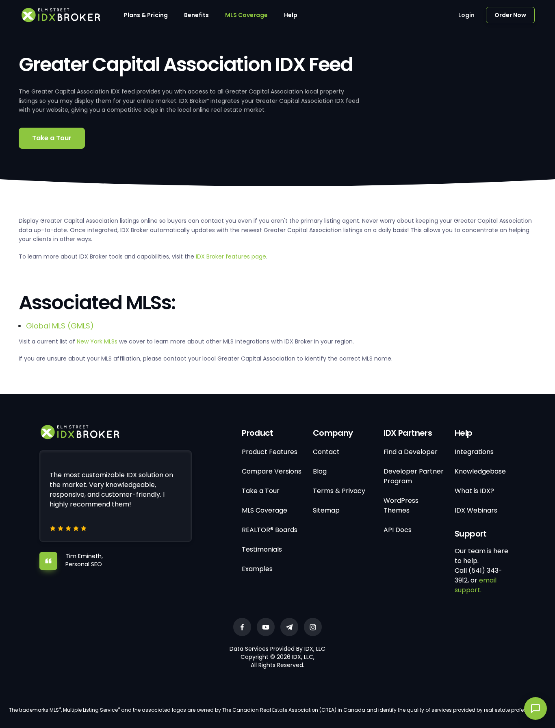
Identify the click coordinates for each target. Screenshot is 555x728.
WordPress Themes (401, 505)
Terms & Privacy (339, 490)
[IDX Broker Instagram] (313, 627)
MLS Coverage (246, 15)
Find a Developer (411, 451)
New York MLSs (97, 341)
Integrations (474, 451)
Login (466, 15)
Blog (320, 471)
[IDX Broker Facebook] (242, 627)
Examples (257, 569)
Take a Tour (52, 138)
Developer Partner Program (414, 476)
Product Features (269, 451)
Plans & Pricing (146, 15)
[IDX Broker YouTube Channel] (266, 627)
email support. (475, 585)
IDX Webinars (476, 510)
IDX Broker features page (231, 256)
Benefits (196, 15)
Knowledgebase (480, 471)
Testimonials (262, 549)
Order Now (510, 15)
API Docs (398, 530)
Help (290, 15)
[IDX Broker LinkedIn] (289, 627)
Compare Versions (271, 471)
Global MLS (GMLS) (60, 326)
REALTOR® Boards (269, 530)
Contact (326, 451)
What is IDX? (474, 490)
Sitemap (326, 510)
